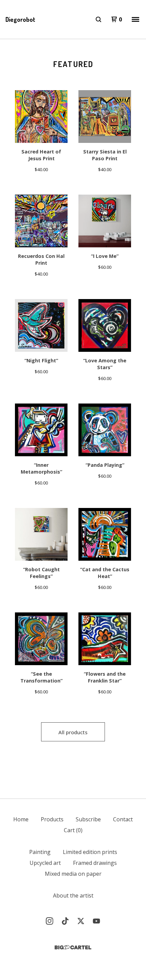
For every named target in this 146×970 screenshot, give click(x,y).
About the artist (73, 895)
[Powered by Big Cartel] (73, 947)
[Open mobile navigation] (135, 19)
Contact (123, 819)
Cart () (73, 830)
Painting (40, 852)
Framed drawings (95, 863)
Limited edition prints (90, 852)
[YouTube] (96, 921)
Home (21, 819)
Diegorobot (20, 19)
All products (73, 732)
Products (52, 819)
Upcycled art (45, 863)
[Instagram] (49, 921)
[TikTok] (65, 921)
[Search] (98, 19)
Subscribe (88, 819)
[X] (81, 921)
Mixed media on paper (73, 873)
